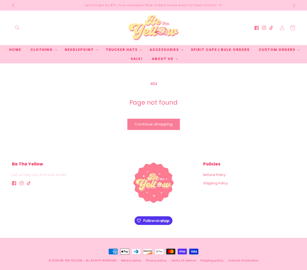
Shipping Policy (215, 183)
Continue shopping (154, 124)
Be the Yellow (71, 260)
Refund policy (131, 260)
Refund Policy (214, 174)
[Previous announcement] (13, 5)
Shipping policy (212, 260)
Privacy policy (156, 260)
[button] (17, 28)
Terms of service (183, 260)
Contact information (243, 260)
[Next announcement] (294, 5)
